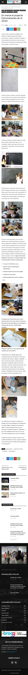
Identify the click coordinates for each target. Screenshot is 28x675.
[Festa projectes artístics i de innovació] (5, 495)
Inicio (3, 6)
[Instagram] (12, 662)
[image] (14, 555)
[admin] (3, 25)
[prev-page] (3, 500)
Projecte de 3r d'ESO (8, 10)
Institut (6, 6)
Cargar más (13, 539)
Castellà (3, 489)
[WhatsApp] (18, 29)
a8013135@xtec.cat (12, 651)
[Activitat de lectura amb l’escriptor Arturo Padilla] (5, 487)
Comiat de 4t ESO (14, 478)
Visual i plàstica (10, 12)
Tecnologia (4, 12)
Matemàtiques (22, 10)
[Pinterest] (15, 29)
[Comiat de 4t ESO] (5, 480)
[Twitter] (11, 29)
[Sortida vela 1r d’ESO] (5, 510)
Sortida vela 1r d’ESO (15, 508)
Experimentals (16, 10)
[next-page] (5, 500)
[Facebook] (8, 29)
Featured (15, 12)
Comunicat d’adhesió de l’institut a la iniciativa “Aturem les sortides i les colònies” (17, 533)
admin (6, 25)
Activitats (4, 496)
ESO (10, 6)
